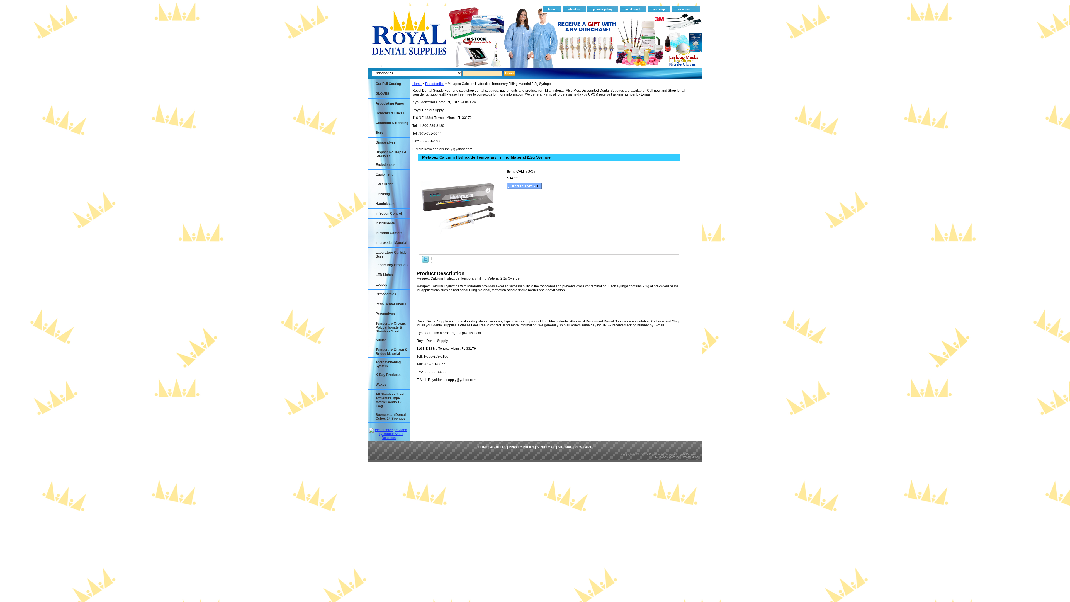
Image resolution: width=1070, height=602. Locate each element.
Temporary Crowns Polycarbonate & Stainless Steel (391, 327)
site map (659, 9)
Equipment (384, 174)
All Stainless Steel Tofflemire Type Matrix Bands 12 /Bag (390, 400)
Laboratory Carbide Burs (391, 254)
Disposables (385, 142)
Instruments (385, 223)
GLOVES (382, 94)
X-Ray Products (388, 375)
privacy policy (602, 9)
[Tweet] (425, 261)
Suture (381, 340)
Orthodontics (386, 294)
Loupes (381, 285)
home (552, 9)
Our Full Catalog (388, 84)
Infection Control (389, 213)
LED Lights (384, 275)
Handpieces (385, 204)
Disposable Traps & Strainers (391, 154)
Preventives (385, 314)
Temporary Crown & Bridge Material (391, 352)
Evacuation (384, 184)
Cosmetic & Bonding (392, 123)
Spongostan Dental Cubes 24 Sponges (391, 417)
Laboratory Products (392, 265)
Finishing (383, 194)
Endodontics (434, 84)
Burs (379, 133)
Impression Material (391, 243)
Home (417, 84)
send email (632, 9)
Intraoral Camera (389, 233)
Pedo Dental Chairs (391, 304)
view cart (684, 9)
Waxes (381, 385)
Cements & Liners (390, 113)
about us (574, 9)
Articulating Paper (390, 103)
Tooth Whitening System (388, 364)
